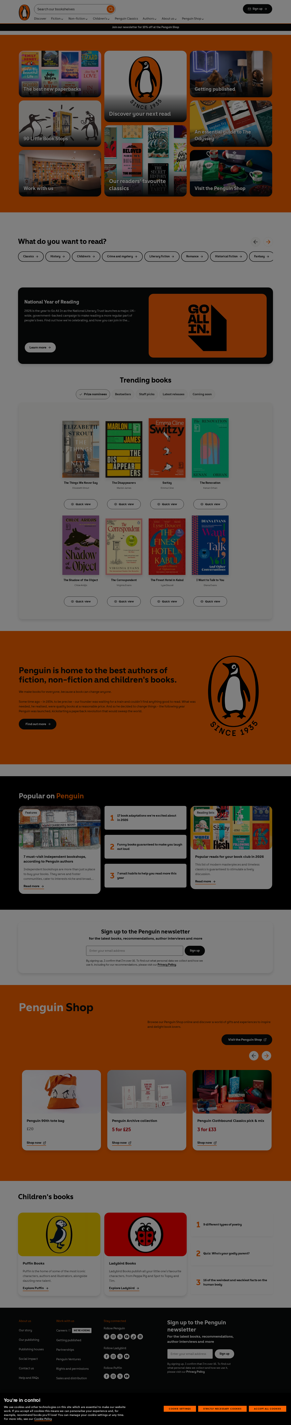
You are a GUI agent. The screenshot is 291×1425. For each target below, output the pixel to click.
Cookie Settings (180, 1408)
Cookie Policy (43, 1419)
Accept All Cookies (267, 1408)
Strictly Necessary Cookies (222, 1408)
